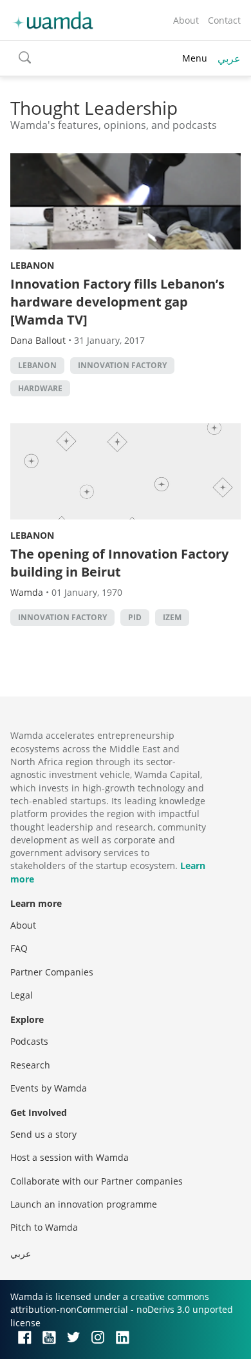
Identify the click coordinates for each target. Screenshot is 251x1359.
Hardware (40, 388)
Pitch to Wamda (44, 1227)
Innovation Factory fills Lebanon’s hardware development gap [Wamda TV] (117, 301)
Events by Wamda (48, 1088)
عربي (229, 58)
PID (135, 617)
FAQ (19, 948)
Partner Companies (51, 972)
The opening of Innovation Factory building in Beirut (119, 562)
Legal (21, 995)
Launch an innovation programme (83, 1204)
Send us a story (43, 1134)
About (186, 20)
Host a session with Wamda (69, 1157)
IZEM (172, 617)
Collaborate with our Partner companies (96, 1181)
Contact (224, 20)
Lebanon (32, 265)
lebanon (37, 365)
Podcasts (29, 1041)
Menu (194, 58)
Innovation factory (122, 365)
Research (30, 1065)
